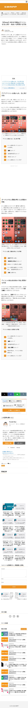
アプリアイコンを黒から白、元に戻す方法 (13, 81)
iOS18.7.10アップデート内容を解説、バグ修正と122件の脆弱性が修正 (8, 514)
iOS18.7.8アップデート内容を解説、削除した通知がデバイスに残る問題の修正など (8, 529)
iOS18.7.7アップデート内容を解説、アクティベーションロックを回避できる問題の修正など (8, 544)
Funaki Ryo (7, 30)
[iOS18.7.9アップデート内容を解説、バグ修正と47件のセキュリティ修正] (19, 509)
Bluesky (18, 447)
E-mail (2, 582)
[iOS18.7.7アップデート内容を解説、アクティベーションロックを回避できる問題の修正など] (8, 538)
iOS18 (3, 465)
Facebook (12, 447)
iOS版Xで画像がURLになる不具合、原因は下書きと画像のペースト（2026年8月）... (18, 666)
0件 (10, 463)
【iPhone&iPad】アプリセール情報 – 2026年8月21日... (17, 672)
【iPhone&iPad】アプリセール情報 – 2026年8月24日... (17, 640)
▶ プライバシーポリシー (8, 453)
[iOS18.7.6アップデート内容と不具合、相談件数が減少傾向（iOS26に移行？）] (19, 538)
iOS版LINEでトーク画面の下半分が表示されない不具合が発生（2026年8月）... (17, 679)
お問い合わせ (19, 443)
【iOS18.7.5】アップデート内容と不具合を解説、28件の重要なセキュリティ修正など (8, 558)
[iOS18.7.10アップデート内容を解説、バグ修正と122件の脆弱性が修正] (8, 509)
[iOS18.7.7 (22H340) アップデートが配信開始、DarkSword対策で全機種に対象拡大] (19, 524)
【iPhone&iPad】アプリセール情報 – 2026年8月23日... (17, 653)
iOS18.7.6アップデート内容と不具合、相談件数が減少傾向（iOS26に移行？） (19, 543)
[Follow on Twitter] (10, 616)
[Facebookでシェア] (11, 394)
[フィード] (18, 616)
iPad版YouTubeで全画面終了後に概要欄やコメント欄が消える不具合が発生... (17, 692)
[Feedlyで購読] (17, 394)
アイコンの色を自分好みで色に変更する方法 (14, 85)
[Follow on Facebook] (14, 616)
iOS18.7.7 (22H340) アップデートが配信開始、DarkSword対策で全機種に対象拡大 (20, 529)
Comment (3, 568)
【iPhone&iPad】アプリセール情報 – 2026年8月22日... (17, 659)
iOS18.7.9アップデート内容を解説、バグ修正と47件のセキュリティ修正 (20, 514)
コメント (5, 463)
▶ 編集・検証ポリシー (8, 451)
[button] (23, 394)
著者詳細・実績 (8, 443)
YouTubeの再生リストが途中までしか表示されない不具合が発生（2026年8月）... (17, 647)
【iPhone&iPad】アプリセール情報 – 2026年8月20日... (17, 685)
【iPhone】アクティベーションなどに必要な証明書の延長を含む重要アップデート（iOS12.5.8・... (20, 558)
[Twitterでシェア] (4, 394)
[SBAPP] (10, 7)
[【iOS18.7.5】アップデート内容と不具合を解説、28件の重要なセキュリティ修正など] (8, 553)
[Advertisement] (14, 61)
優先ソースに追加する (15, 410)
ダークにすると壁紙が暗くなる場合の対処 (13, 83)
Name (2, 578)
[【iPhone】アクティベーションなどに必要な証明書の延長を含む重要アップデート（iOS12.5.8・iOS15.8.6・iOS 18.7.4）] (19, 553)
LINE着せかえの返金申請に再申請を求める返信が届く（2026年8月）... (17, 634)
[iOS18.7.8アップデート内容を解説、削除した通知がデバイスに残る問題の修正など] (8, 524)
